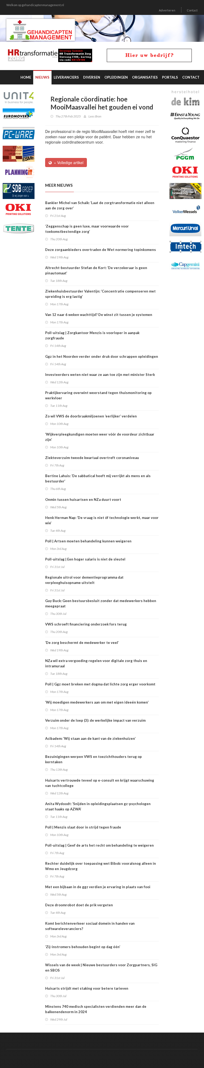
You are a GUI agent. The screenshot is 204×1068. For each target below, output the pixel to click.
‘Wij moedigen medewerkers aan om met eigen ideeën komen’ (97, 702)
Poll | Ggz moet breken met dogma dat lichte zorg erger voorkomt (100, 684)
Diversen (91, 77)
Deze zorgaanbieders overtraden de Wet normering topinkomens (101, 249)
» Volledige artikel (67, 162)
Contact (192, 10)
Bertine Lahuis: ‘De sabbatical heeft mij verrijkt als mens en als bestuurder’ (98, 478)
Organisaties (145, 77)
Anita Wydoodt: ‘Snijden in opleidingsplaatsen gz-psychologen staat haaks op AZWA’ (98, 806)
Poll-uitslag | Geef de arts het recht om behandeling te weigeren (99, 845)
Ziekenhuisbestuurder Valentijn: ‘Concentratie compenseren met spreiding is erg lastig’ (100, 294)
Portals (170, 77)
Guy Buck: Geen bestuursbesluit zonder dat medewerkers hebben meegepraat (100, 603)
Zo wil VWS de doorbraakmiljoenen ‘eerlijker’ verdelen (91, 416)
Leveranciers (66, 77)
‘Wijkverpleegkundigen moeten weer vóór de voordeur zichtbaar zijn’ (99, 437)
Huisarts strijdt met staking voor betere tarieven (86, 988)
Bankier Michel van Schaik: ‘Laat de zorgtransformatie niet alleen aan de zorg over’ (99, 205)
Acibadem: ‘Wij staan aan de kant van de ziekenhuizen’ (90, 738)
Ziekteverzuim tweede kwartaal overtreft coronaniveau (92, 458)
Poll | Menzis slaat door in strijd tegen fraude (83, 827)
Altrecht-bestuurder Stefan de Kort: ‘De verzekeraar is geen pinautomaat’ (96, 270)
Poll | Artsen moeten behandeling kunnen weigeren (88, 541)
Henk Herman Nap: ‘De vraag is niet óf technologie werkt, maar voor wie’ (102, 520)
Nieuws (42, 77)
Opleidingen (116, 77)
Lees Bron (94, 116)
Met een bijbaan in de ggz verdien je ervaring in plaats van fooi (97, 887)
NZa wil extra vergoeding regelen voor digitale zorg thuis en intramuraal (96, 663)
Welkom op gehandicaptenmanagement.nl (35, 5)
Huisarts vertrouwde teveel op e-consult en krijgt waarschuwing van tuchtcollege (99, 783)
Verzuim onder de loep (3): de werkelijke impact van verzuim (95, 720)
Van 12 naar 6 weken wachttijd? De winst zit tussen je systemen (98, 314)
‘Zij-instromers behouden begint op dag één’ (82, 947)
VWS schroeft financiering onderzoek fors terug (86, 624)
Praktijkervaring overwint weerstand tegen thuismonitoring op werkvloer (98, 395)
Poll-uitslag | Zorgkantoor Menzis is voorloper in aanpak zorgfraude (92, 335)
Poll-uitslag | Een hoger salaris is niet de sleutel (85, 559)
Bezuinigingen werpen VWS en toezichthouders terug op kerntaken (93, 759)
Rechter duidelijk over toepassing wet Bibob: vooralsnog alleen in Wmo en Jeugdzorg (100, 866)
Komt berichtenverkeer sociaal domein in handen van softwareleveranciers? (90, 926)
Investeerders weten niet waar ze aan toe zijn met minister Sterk (100, 374)
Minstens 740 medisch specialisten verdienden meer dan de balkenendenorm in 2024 (95, 1009)
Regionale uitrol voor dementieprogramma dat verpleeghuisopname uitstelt (84, 580)
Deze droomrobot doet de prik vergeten (79, 905)
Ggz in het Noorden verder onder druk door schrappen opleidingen (101, 356)
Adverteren (167, 10)
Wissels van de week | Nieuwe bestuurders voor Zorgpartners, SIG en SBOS (101, 967)
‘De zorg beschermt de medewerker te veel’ (82, 642)
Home (25, 77)
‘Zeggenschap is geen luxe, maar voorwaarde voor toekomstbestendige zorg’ (87, 229)
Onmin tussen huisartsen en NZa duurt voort (83, 499)
